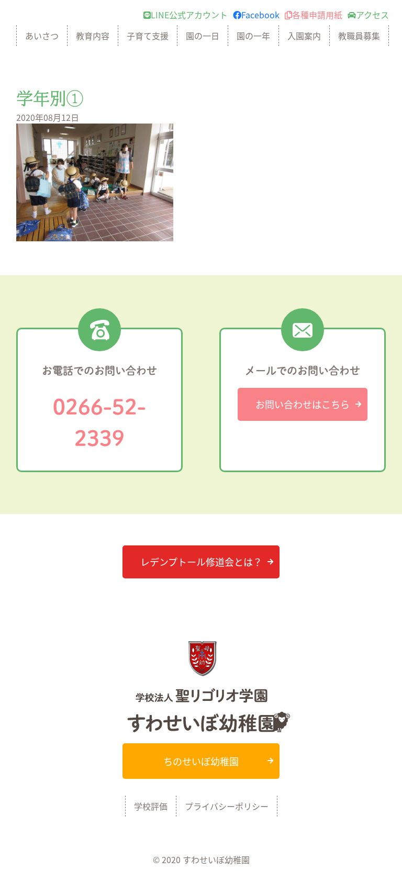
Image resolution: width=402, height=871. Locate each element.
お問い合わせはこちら (302, 404)
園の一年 (253, 35)
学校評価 (151, 806)
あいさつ (42, 35)
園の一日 (202, 35)
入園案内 (304, 35)
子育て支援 (148, 35)
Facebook (260, 14)
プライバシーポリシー (227, 806)
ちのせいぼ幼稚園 (201, 761)
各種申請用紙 (317, 14)
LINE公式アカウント (189, 14)
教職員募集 (359, 35)
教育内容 (92, 35)
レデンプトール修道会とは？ (201, 561)
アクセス (372, 14)
